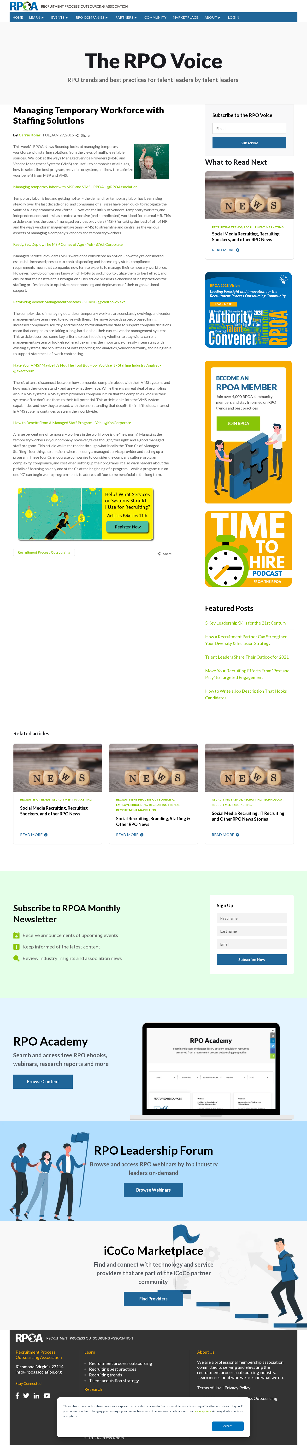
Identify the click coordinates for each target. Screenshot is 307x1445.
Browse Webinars (153, 1190)
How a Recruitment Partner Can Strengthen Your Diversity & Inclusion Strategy (246, 640)
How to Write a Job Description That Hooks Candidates (246, 694)
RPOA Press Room (106, 1437)
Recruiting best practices (112, 1369)
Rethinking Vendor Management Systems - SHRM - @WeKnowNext (69, 301)
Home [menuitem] (18, 17)
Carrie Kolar (30, 135)
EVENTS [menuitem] (58, 17)
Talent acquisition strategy (114, 1380)
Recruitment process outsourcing (120, 1363)
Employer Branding (132, 805)
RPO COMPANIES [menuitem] (90, 17)
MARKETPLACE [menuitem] (185, 17)
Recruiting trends (105, 1374)
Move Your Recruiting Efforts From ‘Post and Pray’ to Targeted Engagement (247, 674)
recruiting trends (35, 799)
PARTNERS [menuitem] (124, 17)
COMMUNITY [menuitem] (155, 17)
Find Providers (153, 1298)
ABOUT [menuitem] (211, 17)
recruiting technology (263, 799)
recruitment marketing (72, 799)
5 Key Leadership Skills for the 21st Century (245, 623)
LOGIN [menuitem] (233, 17)
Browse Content (43, 1081)
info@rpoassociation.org (39, 1372)
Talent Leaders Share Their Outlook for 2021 (247, 657)
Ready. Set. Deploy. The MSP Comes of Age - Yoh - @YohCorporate (68, 244)
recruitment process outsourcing (44, 552)
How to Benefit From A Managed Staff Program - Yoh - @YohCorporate (72, 422)
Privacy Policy (237, 1387)
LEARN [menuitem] (34, 17)
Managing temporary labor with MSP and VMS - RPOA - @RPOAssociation (75, 186)
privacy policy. (202, 1411)
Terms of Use (209, 1387)
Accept (227, 1426)
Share (85, 135)
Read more (223, 249)
